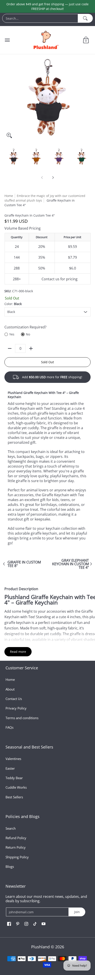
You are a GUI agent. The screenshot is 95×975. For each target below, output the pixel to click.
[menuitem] (47, 19)
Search (11, 828)
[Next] (53, 177)
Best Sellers (14, 797)
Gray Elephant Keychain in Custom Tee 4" (70, 564)
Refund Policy (16, 838)
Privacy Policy (16, 708)
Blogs (10, 866)
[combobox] (40, 18)
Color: (13, 304)
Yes (11, 334)
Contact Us (14, 698)
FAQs (9, 727)
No (28, 334)
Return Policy (16, 847)
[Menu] (7, 40)
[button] (86, 40)
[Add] (31, 348)
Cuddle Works (16, 787)
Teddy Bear (14, 778)
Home (8, 196)
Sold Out (47, 362)
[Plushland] (45, 40)
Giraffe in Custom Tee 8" (24, 564)
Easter (10, 768)
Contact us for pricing (60, 279)
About (10, 689)
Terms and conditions (22, 718)
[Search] (85, 18)
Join (77, 912)
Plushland (40, 946)
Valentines (13, 758)
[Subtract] (9, 348)
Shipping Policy (17, 857)
